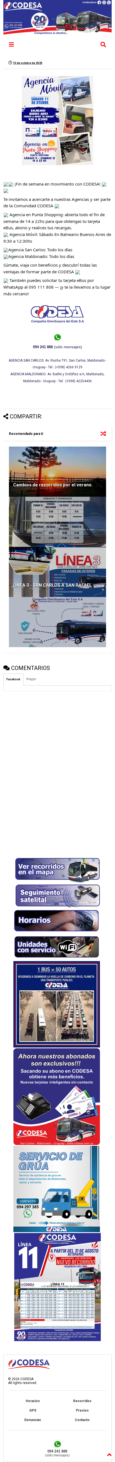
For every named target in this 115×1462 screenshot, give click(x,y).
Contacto (82, 1420)
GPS (32, 1410)
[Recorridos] (57, 882)
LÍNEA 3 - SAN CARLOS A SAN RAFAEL (52, 585)
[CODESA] (57, 32)
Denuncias (32, 1420)
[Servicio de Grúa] (56, 1231)
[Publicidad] (57, 1340)
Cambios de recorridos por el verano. (53, 485)
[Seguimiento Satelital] (57, 907)
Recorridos (82, 1401)
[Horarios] (56, 933)
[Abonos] (56, 1144)
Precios (82, 1410)
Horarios (33, 1401)
